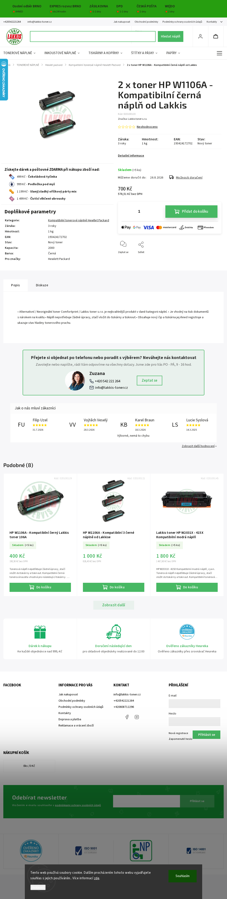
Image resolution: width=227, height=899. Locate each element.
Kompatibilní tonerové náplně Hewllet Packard (78, 220)
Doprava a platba (70, 719)
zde (97, 878)
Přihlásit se (197, 801)
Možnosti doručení (189, 177)
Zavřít (214, 259)
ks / (29, 766)
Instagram (136, 717)
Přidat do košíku (195, 211)
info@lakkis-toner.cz (111, 387)
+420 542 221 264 (107, 381)
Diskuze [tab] (42, 285)
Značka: (132, 119)
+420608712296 (124, 707)
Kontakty (212, 22)
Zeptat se (149, 380)
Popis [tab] (15, 285)
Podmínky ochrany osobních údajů (182, 22)
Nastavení (38, 887)
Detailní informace (131, 155)
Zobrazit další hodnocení (198, 446)
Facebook (126, 717)
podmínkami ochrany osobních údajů (78, 805)
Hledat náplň (170, 36)
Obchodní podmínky (146, 22)
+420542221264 (124, 701)
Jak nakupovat (122, 22)
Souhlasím (183, 876)
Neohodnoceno (147, 126)
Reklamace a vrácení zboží (76, 725)
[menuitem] (21, 53)
